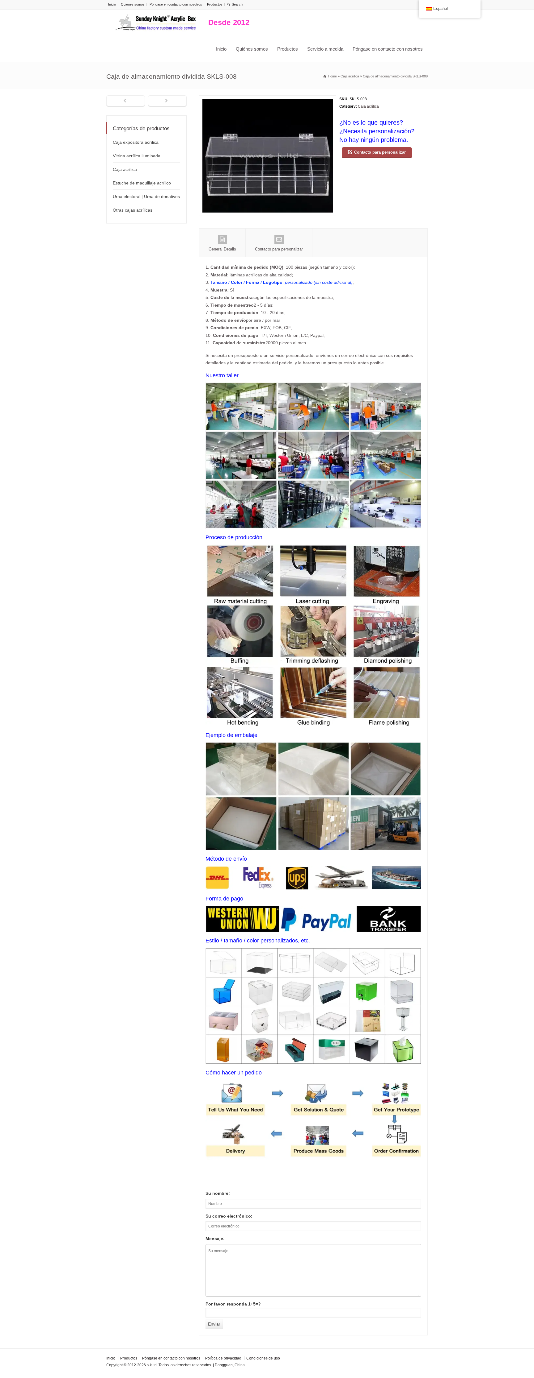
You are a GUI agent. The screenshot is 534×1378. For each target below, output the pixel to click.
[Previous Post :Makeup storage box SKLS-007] (125, 101)
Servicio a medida (325, 49)
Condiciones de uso (263, 1358)
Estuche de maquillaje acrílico (142, 182)
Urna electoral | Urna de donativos (146, 196)
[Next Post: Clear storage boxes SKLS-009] (167, 101)
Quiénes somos (133, 4)
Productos (214, 4)
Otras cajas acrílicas (132, 210)
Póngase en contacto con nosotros (176, 4)
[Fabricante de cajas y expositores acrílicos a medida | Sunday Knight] (155, 23)
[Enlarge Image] (267, 99)
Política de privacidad (223, 1358)
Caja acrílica (368, 106)
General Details (222, 249)
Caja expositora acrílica (136, 142)
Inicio (112, 4)
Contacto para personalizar (380, 152)
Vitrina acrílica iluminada (136, 155)
